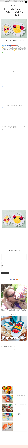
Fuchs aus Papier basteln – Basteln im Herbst (19, 395)
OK (22, 1)
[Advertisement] (14, 356)
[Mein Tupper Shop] (14, 340)
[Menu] (26, 2)
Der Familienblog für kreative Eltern (14, 10)
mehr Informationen (18, 1)
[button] (4, 45)
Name (2, 261)
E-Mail (2, 265)
